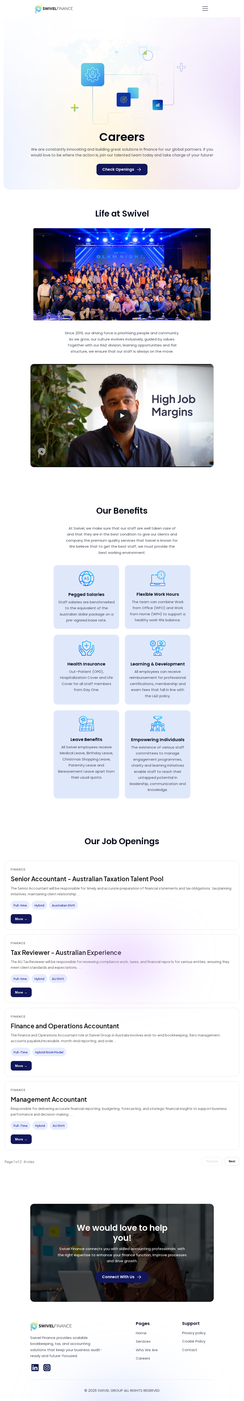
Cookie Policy (193, 1341)
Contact (189, 1349)
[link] (35, 1367)
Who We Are (147, 1349)
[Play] (122, 415)
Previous (212, 1161)
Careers (143, 1358)
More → (21, 919)
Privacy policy (194, 1332)
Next (232, 1161)
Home (141, 1332)
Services (143, 1341)
